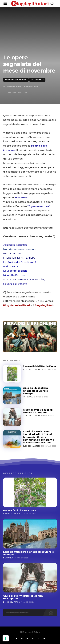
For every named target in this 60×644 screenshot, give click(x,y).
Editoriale (37, 80)
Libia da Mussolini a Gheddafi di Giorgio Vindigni (35, 390)
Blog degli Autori (15, 80)
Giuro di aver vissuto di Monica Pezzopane (37, 411)
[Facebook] (16, 639)
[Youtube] (44, 639)
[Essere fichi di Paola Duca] (12, 374)
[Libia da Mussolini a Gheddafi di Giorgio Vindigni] (12, 395)
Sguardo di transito (15, 283)
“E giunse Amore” (38, 206)
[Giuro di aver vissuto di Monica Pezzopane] (12, 417)
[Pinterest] (33, 639)
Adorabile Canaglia (15, 244)
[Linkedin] (27, 639)
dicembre (21, 197)
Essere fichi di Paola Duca (39, 366)
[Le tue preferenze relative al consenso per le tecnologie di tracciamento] (6, 638)
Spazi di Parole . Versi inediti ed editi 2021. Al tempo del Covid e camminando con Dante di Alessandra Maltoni (38, 437)
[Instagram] (22, 639)
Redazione (32, 86)
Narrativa (28, 397)
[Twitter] (38, 639)
